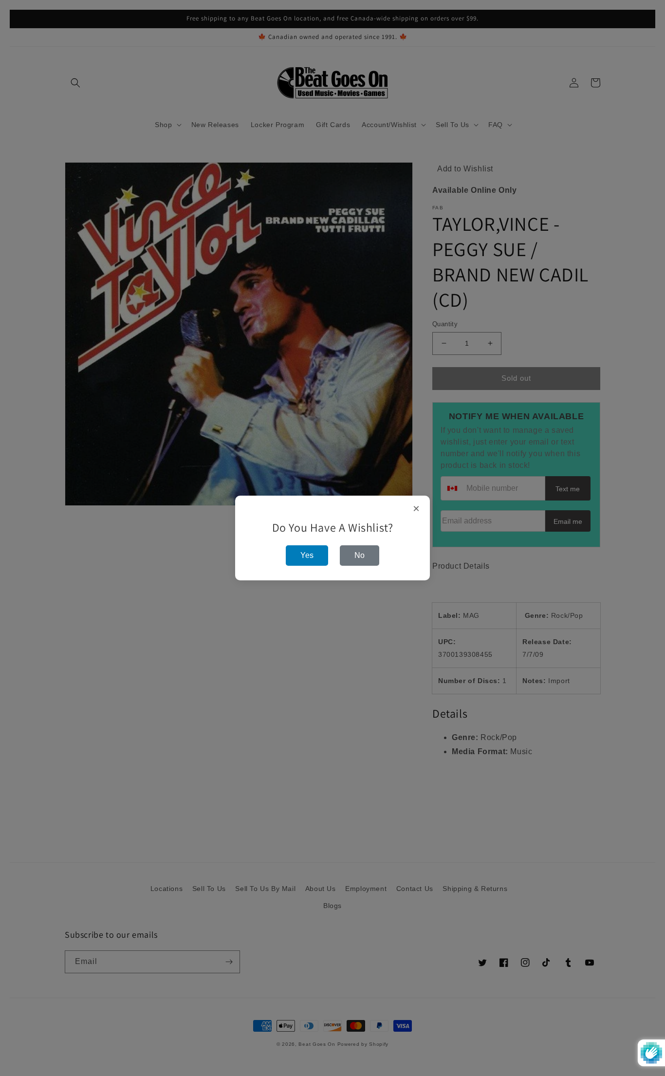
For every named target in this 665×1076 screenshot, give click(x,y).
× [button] (416, 509)
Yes (307, 555)
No (359, 555)
